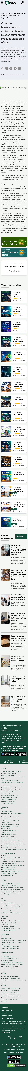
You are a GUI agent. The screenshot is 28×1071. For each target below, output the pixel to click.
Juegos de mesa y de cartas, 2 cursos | (10, 997)
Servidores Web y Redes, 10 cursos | (9, 795)
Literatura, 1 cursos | (6, 942)
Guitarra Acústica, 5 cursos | (8, 956)
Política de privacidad (8, 1018)
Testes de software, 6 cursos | (8, 801)
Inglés (5, 1052)
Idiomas (3, 879)
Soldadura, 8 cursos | (6, 828)
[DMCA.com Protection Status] (16, 1066)
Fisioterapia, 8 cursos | (6, 908)
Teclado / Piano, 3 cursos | (7, 964)
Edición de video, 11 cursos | (8, 926)
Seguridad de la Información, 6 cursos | (10, 787)
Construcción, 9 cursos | (7, 832)
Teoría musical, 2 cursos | (7, 960)
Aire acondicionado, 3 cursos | (8, 847)
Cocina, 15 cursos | (14, 816)
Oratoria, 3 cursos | (18, 964)
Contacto (4, 1013)
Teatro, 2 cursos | (17, 996)
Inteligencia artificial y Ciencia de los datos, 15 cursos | (12, 783)
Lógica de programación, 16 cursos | (9, 780)
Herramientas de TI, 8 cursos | (8, 803)
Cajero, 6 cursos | (5, 816)
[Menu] (2, 2)
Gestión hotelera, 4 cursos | (7, 836)
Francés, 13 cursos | (15, 883)
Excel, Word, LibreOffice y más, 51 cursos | (11, 771)
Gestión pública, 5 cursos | (7, 875)
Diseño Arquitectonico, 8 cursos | (9, 924)
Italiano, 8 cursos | (5, 885)
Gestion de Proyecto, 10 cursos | (9, 873)
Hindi (21, 1052)
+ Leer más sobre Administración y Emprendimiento (19, 536)
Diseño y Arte (4, 917)
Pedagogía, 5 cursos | (18, 840)
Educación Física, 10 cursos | (8, 910)
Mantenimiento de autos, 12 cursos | (10, 820)
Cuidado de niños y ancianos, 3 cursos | (10, 990)
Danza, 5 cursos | (5, 992)
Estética (3, 972)
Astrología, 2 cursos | (16, 994)
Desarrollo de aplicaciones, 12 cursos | (10, 789)
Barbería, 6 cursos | (5, 980)
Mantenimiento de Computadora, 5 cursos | (11, 786)
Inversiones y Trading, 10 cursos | (9, 863)
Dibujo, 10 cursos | (18, 920)
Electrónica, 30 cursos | (6, 811)
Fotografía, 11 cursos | (15, 988)
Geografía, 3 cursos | (16, 942)
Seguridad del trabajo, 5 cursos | (8, 834)
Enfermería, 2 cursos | (16, 912)
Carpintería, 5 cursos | (6, 849)
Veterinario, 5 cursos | (21, 910)
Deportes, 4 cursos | (14, 992)
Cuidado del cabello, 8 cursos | (18, 980)
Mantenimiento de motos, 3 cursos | (9, 826)
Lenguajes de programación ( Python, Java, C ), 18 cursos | (13, 777)
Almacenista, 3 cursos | (6, 842)
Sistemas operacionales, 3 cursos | (9, 797)
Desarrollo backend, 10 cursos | (8, 799)
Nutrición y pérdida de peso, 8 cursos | (10, 907)
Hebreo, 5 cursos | (15, 893)
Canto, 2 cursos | (19, 962)
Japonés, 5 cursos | (19, 889)
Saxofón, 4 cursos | (5, 968)
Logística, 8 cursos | (5, 822)
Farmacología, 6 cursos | (7, 905)
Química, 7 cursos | (5, 944)
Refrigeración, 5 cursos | (7, 840)
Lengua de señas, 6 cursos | (7, 887)
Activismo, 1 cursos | (6, 1001)
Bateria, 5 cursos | (14, 966)
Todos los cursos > (7, 13)
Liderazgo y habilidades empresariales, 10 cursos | (13, 865)
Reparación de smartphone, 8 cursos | (10, 824)
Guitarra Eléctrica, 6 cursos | (8, 962)
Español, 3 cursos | (5, 891)
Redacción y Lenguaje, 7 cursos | (9, 940)
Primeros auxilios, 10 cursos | (8, 903)
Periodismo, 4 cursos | (18, 842)
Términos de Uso (7, 1015)
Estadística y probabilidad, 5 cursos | (10, 946)
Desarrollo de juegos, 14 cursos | (9, 791)
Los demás (3, 984)
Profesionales (4, 807)
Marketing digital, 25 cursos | (8, 859)
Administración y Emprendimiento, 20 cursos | (12, 857)
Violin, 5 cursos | (5, 966)
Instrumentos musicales (7, 953)
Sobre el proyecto (7, 1010)
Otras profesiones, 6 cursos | (19, 849)
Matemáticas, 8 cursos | (6, 938)
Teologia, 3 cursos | (5, 994)
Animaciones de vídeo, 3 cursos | (9, 930)
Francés (17, 1052)
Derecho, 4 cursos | (5, 818)
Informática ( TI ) (5, 767)
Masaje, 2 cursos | (5, 988)
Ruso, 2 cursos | (5, 895)
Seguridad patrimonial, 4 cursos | (9, 838)
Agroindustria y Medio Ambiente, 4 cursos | (11, 845)
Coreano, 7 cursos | (15, 885)
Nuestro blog (6, 1007)
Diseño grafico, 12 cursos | (7, 920)
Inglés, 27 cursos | (5, 883)
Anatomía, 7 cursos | (17, 908)
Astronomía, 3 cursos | (6, 996)
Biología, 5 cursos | (14, 948)
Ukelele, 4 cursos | (15, 968)
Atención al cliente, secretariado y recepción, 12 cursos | (12, 814)
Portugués (11, 1052)
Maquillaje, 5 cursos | (14, 978)
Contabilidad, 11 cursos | (7, 861)
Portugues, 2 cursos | (16, 891)
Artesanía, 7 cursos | (21, 844)
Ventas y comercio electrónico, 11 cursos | (11, 871)
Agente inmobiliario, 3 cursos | (8, 844)
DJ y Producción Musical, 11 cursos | (10, 958)
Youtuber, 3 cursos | (6, 999)
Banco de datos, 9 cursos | (7, 793)
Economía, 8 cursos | (19, 861)
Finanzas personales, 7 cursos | (8, 869)
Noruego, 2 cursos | (5, 893)
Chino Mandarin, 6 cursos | (7, 889)
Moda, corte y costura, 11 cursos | (9, 830)
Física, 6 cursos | (5, 948)
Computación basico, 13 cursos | (9, 773)
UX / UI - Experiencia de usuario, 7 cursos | (11, 928)
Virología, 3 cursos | (6, 912)
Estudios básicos (5, 935)
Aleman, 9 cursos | (19, 887)
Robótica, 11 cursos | (16, 999)
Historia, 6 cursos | (21, 940)
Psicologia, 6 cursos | (18, 905)
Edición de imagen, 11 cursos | (8, 922)
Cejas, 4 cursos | (5, 978)
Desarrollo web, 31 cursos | (7, 775)
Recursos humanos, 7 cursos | (8, 867)
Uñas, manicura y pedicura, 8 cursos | (10, 976)
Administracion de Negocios (8, 854)
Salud (3, 899)
